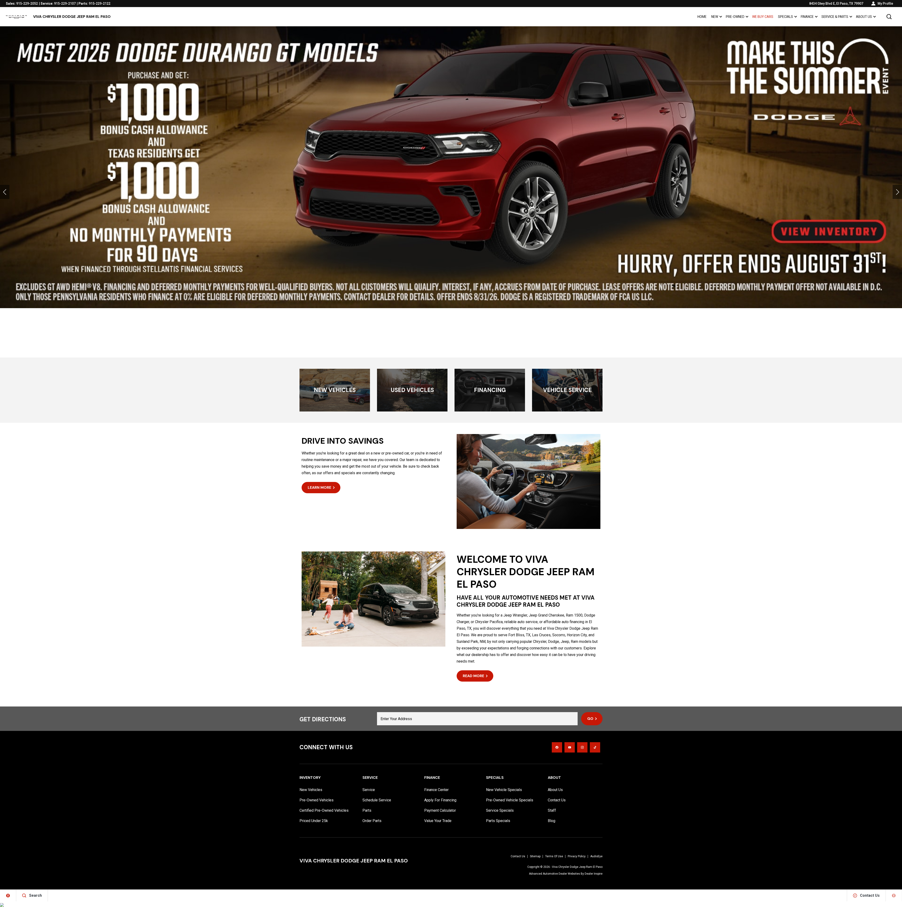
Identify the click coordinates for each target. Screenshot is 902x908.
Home (702, 17)
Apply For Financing (440, 800)
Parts (366, 810)
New (714, 17)
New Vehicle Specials (504, 790)
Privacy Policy (577, 856)
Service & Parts (834, 17)
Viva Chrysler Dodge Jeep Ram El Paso (577, 867)
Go (590, 718)
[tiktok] (595, 747)
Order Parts (371, 821)
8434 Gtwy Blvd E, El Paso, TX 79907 (836, 3)
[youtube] (569, 747)
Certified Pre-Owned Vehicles (324, 810)
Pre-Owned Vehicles (316, 800)
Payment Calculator (440, 810)
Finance (807, 17)
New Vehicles (310, 790)
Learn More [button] (319, 487)
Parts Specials (498, 821)
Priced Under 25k (313, 821)
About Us (864, 17)
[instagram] (582, 747)
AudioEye (596, 856)
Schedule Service (376, 800)
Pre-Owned (735, 17)
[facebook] (557, 747)
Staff (552, 810)
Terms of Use (554, 856)
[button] (889, 16)
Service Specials (500, 810)
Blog (551, 821)
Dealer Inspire (594, 873)
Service (368, 790)
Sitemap (535, 856)
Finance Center (436, 790)
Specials (785, 17)
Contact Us (557, 800)
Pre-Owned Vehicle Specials (509, 800)
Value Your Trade (437, 821)
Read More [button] (473, 675)
